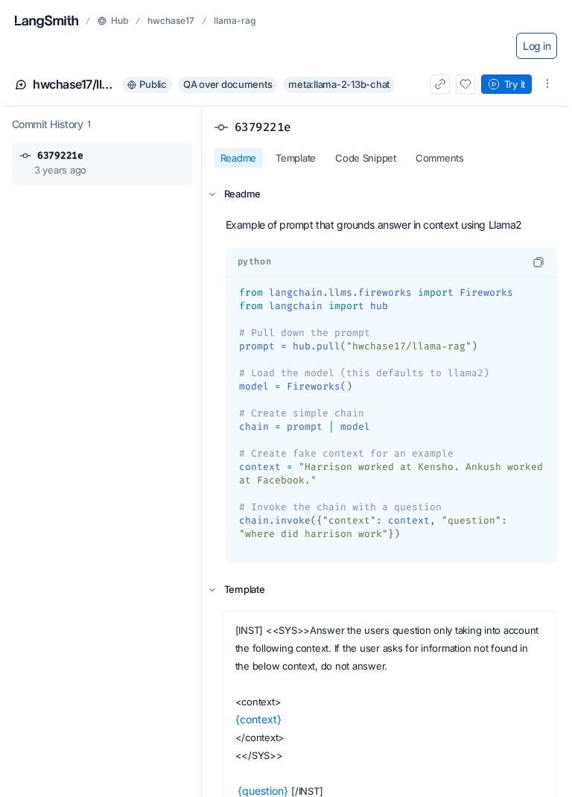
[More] (547, 83)
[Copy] (538, 262)
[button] (102, 163)
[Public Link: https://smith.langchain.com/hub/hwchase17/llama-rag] (440, 84)
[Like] (465, 84)
